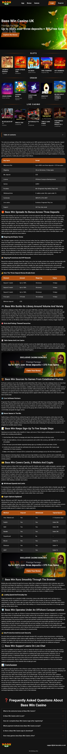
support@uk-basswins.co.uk (56, 745)
